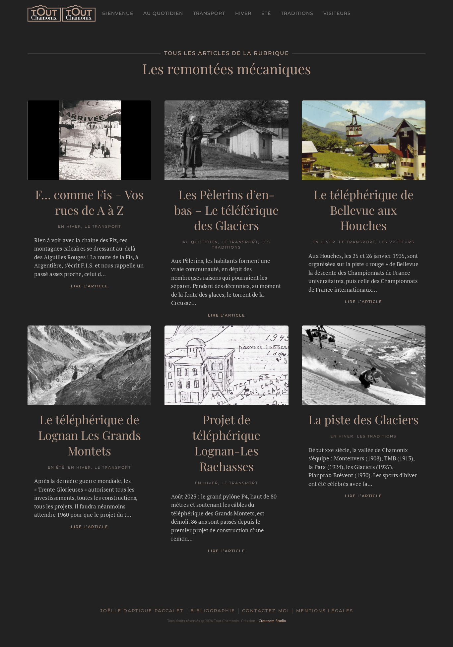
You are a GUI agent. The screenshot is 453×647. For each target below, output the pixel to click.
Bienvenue (117, 13)
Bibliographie (212, 610)
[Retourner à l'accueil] (62, 13)
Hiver (243, 13)
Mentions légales (324, 610)
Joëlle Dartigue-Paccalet (141, 610)
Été (266, 13)
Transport (209, 13)
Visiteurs (337, 13)
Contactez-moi (265, 610)
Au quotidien (163, 13)
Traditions (297, 13)
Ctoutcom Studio (272, 620)
